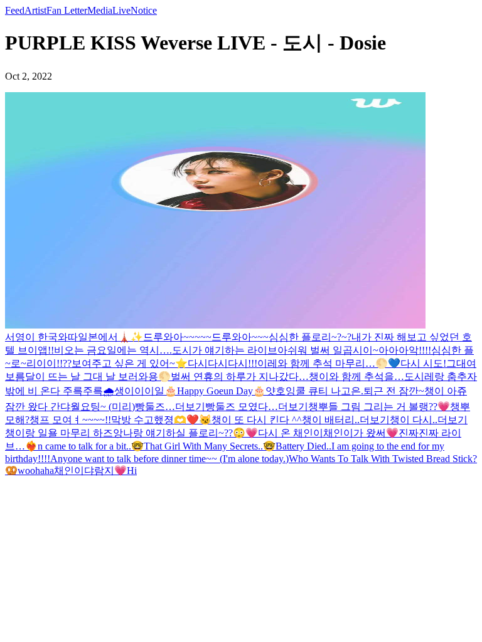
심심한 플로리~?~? (310, 337)
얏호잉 (280, 391)
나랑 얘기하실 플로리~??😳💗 (190, 433)
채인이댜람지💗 (90, 470)
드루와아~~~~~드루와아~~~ (206, 337)
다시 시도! (423, 363)
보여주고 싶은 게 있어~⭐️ (130, 363)
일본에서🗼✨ (110, 337)
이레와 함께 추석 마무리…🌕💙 (328, 363)
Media (99, 10)
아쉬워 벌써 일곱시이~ (327, 350)
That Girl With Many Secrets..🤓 (210, 446)
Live (121, 10)
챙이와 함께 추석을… (356, 376)
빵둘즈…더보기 (170, 406)
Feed (14, 10)
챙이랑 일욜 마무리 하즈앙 (64, 433)
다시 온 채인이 (290, 433)
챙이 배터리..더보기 (346, 419)
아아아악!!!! (404, 350)
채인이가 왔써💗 (361, 433)
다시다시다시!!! (222, 363)
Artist (35, 10)
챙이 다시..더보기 (429, 419)
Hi (132, 470)
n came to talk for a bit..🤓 (91, 446)
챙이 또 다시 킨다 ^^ (257, 419)
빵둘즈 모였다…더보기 (256, 406)
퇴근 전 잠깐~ (393, 391)
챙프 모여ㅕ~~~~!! (70, 419)
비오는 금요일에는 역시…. (113, 350)
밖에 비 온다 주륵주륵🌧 (59, 391)
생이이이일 (139, 391)
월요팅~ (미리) (102, 406)
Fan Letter (66, 10)
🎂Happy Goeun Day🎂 (214, 391)
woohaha (36, 470)
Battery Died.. (303, 446)
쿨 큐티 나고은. (329, 391)
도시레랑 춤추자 (440, 376)
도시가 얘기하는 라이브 (224, 350)
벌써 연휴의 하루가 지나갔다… (240, 376)
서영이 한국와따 (41, 337)
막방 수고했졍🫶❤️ (155, 419)
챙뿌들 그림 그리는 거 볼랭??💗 (379, 406)
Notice (144, 10)
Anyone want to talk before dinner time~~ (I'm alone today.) (169, 458)
